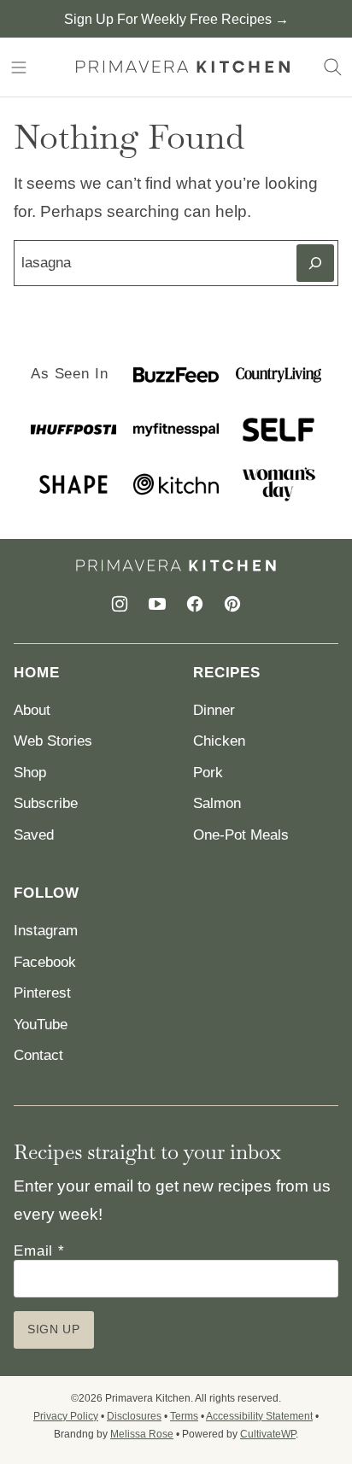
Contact (38, 1055)
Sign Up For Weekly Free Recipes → (176, 19)
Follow (46, 893)
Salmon (217, 803)
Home (36, 673)
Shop (30, 772)
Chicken (219, 741)
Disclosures (134, 1416)
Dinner (214, 710)
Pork (208, 772)
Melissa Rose (141, 1434)
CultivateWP (268, 1434)
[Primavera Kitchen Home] (183, 67)
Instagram (46, 930)
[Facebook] (195, 604)
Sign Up (53, 1329)
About (32, 710)
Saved (34, 835)
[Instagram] (119, 604)
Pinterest (42, 993)
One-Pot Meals (241, 835)
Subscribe (46, 803)
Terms (184, 1416)
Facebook (45, 962)
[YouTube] (157, 604)
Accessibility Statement (259, 1416)
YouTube (40, 1024)
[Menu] (19, 67)
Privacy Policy (65, 1416)
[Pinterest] (232, 604)
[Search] (333, 67)
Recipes (227, 673)
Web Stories (53, 741)
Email (39, 1251)
